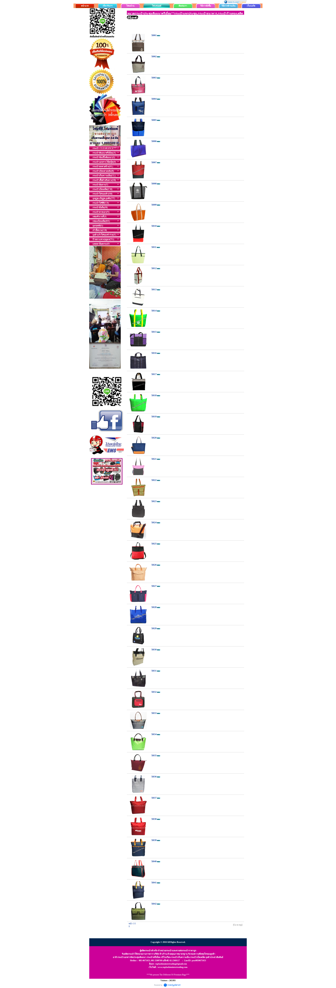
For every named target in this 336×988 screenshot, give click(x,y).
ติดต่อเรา (183, 6)
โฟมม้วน (130, 6)
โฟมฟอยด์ (156, 6)
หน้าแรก (85, 6)
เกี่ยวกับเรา (108, 6)
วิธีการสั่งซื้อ (205, 6)
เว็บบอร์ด (251, 6)
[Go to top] (237, 925)
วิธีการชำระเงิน (228, 6)
